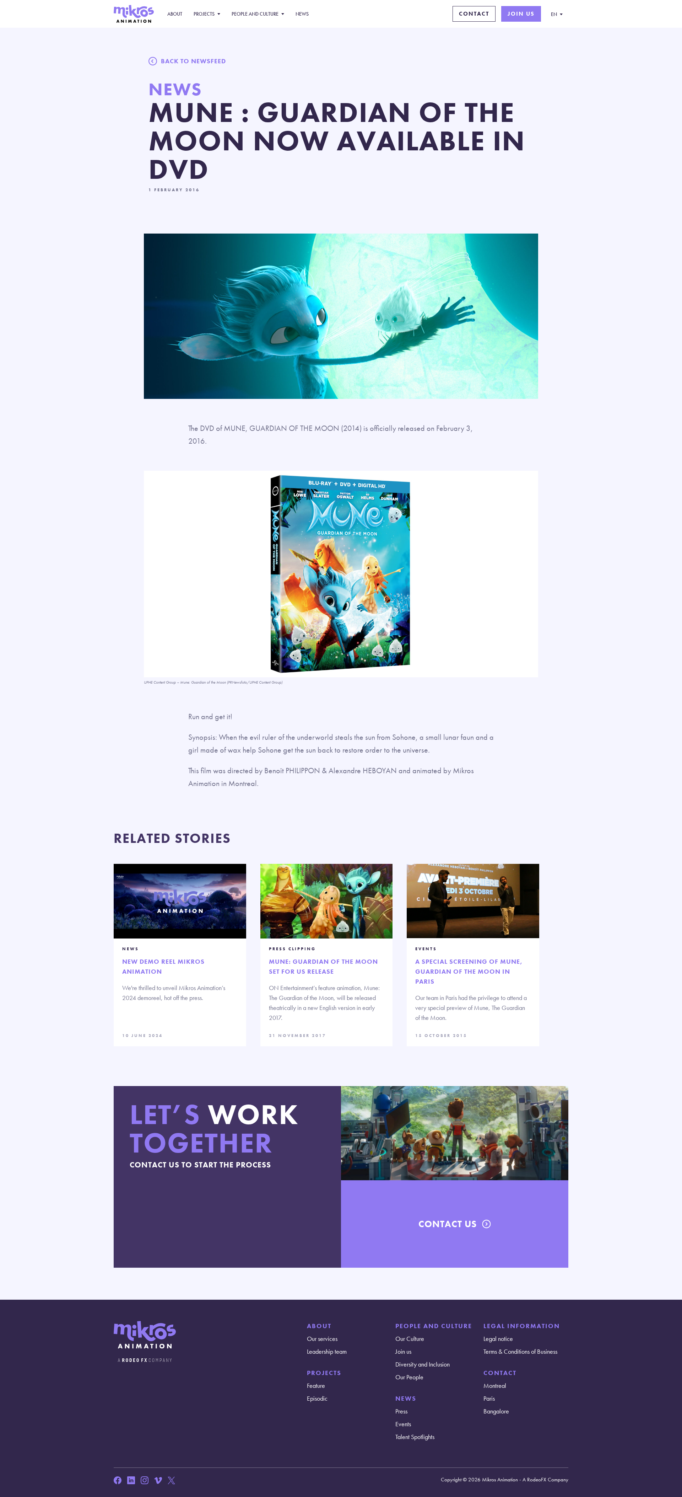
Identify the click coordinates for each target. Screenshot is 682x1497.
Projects (204, 14)
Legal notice (498, 1339)
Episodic (317, 1398)
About (174, 14)
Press (401, 1411)
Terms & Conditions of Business (520, 1351)
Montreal (494, 1385)
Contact (474, 13)
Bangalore (496, 1411)
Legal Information (521, 1326)
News (302, 14)
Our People (409, 1377)
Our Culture (409, 1339)
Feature (316, 1385)
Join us (521, 13)
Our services (322, 1339)
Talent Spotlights (414, 1437)
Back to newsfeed (193, 61)
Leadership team (327, 1351)
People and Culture (255, 14)
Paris (489, 1398)
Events (403, 1424)
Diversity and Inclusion (422, 1364)
